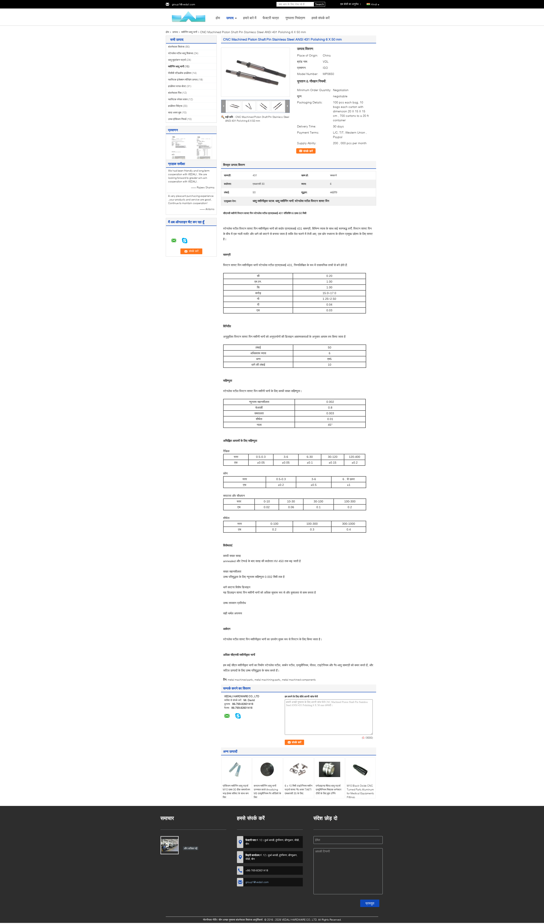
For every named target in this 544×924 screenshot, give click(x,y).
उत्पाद (230, 18)
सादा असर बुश (174, 112)
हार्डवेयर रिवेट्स (175, 105)
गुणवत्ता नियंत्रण (295, 18)
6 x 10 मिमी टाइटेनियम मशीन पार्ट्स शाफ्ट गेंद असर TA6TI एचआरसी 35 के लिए (298, 789)
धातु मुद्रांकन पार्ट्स (177, 59)
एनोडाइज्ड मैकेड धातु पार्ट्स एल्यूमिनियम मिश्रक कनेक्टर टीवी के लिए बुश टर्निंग (328, 789)
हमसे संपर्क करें (321, 18)
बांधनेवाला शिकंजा (176, 46)
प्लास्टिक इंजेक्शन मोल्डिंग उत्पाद (183, 79)
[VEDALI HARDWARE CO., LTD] (189, 16)
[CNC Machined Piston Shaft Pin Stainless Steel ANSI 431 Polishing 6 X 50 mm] (255, 72)
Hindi (374, 4)
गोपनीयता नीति (210, 919)
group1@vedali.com (183, 4)
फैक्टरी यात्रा (271, 18)
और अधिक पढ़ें (190, 848)
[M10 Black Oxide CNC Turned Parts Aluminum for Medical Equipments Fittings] (360, 769)
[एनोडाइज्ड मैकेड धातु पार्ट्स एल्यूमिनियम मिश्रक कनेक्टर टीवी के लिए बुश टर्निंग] (329, 769)
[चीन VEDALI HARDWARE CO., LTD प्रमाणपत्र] (178, 147)
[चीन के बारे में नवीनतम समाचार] (169, 845)
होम (218, 18)
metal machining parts (267, 679)
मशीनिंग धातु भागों (189, 32)
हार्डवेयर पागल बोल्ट (177, 86)
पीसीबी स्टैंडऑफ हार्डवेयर (179, 73)
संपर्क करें (308, 151)
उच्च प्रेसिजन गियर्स (177, 119)
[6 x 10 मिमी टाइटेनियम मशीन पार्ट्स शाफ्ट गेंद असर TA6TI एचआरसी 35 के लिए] (298, 769)
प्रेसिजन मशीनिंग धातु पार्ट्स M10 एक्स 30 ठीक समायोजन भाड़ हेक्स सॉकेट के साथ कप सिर (236, 791)
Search (319, 4)
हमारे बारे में (249, 18)
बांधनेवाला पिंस (174, 92)
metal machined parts (240, 679)
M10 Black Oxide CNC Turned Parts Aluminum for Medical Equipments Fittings (360, 791)
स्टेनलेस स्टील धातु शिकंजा (180, 53)
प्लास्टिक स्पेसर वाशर (178, 99)
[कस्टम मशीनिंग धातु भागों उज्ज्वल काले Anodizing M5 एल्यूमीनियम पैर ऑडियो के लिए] (267, 769)
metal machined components (299, 679)
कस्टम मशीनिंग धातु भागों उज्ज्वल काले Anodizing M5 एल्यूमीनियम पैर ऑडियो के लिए (267, 791)
